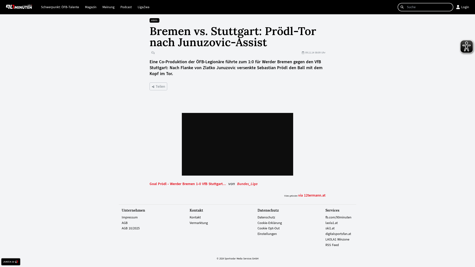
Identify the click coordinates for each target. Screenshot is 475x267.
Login (465, 7)
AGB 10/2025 (131, 228)
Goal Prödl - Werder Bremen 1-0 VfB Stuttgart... (188, 184)
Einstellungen (267, 234)
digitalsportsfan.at (338, 234)
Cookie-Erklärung (270, 223)
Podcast (126, 7)
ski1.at (330, 228)
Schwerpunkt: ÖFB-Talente (60, 7)
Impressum (130, 217)
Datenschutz (266, 217)
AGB (125, 223)
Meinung (108, 7)
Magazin (90, 7)
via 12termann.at (311, 195)
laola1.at (331, 223)
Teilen (160, 86)
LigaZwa (143, 7)
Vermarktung (199, 223)
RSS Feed (332, 245)
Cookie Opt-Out (269, 228)
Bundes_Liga (247, 184)
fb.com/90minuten (338, 217)
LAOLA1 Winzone (337, 239)
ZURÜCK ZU (8, 262)
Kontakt (195, 217)
